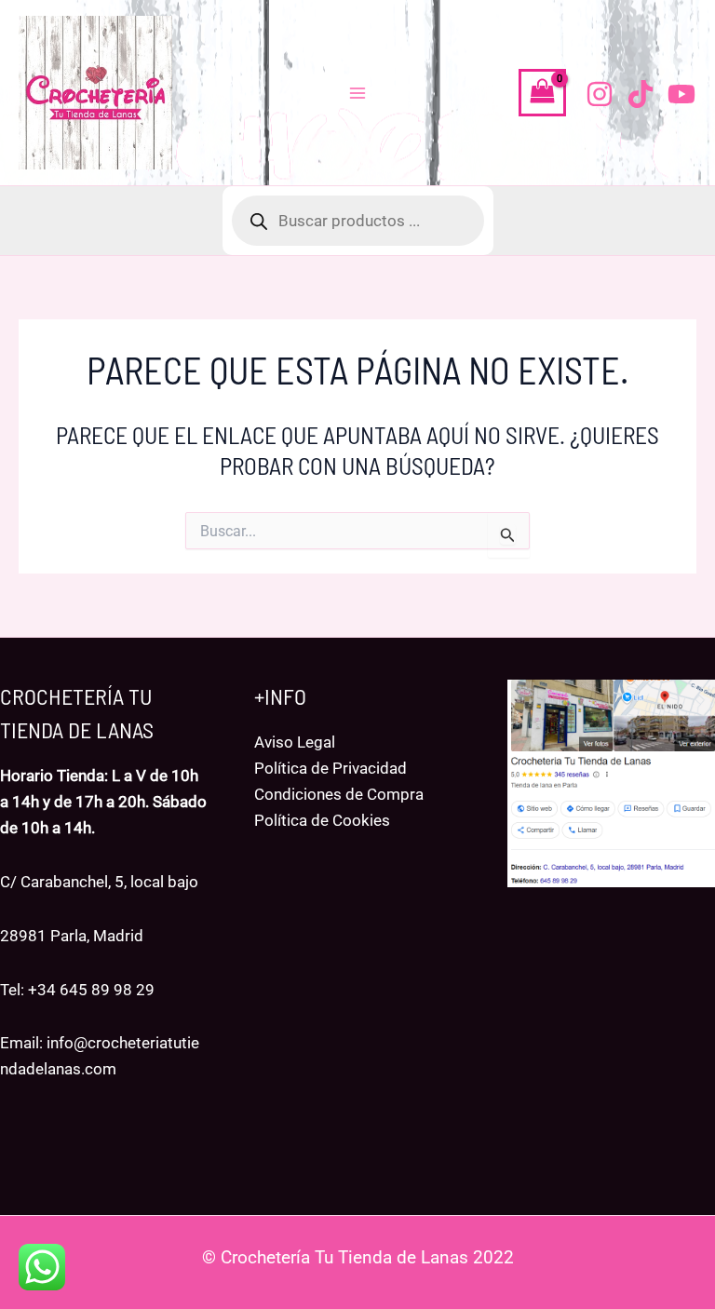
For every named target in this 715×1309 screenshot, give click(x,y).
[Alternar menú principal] (357, 93)
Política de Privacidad (330, 768)
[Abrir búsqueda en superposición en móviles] (358, 220)
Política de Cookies (322, 820)
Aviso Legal (294, 742)
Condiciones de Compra (339, 794)
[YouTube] (681, 94)
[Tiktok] (640, 94)
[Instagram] (599, 94)
